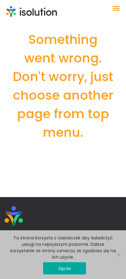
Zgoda (64, 268)
